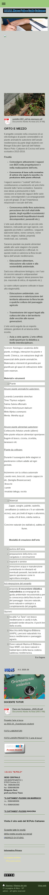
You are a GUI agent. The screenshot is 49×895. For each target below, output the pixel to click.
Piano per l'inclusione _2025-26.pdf (27, 709)
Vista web (42, 885)
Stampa (9, 885)
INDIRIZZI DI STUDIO (14, 838)
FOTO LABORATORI (13, 731)
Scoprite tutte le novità (14, 830)
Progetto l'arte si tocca (13, 720)
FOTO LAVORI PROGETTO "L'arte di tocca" (23, 738)
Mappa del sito (20, 885)
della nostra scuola (13, 834)
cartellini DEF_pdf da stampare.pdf (27, 119)
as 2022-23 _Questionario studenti (19, 724)
